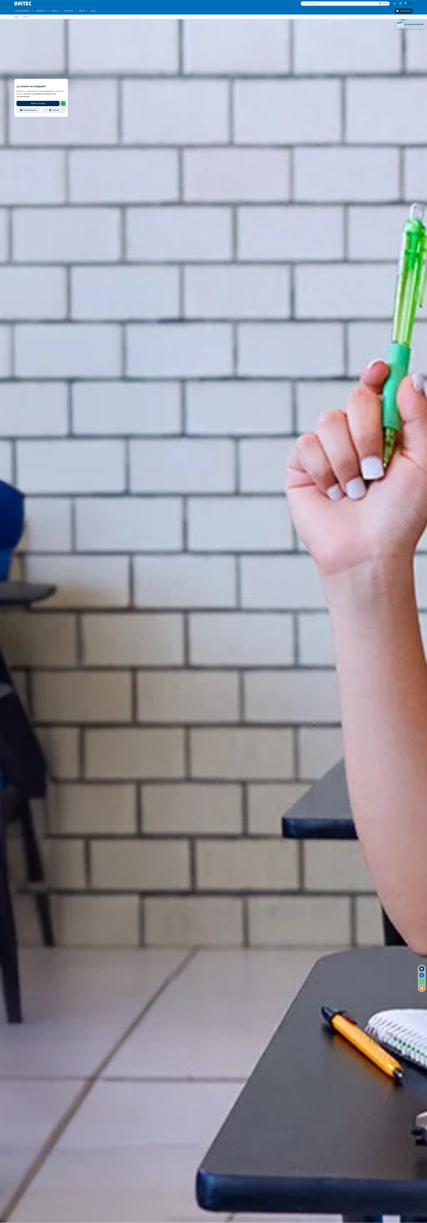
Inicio (16, 17)
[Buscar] (394, 3)
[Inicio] (22, 4)
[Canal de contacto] (400, 3)
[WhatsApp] (421, 981)
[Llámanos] (421, 975)
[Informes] (421, 988)
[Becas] (421, 968)
